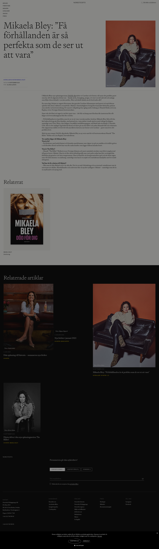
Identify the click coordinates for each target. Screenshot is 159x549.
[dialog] (79, 274)
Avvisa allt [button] (86, 540)
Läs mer (99, 536)
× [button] (157, 533)
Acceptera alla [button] (74, 540)
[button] (79, 545)
